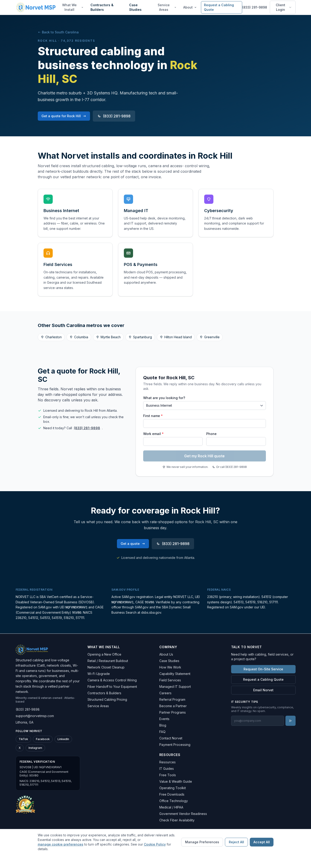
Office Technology (173, 801)
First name (153, 416)
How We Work (170, 667)
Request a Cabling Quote (219, 7)
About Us (166, 654)
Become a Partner (173, 706)
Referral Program (172, 699)
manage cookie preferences (60, 844)
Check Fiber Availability (177, 820)
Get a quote (130, 544)
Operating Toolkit (172, 788)
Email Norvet (263, 690)
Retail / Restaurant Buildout (107, 661)
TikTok (23, 739)
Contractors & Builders (101, 7)
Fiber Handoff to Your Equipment (112, 687)
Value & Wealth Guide (175, 781)
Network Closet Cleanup (106, 667)
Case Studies (135, 7)
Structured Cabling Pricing (107, 699)
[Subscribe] (290, 721)
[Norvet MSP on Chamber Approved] (25, 804)
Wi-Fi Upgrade (98, 674)
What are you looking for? (164, 398)
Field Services (170, 680)
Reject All (236, 842)
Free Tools (167, 775)
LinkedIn (63, 739)
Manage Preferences (202, 842)
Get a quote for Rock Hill (61, 116)
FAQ (162, 732)
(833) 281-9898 (254, 7)
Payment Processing (174, 745)
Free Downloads (171, 794)
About (188, 7)
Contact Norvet (170, 738)
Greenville (212, 337)
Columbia (81, 337)
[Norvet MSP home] (36, 7)
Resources (167, 762)
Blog (162, 725)
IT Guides (166, 768)
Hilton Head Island (178, 337)
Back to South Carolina (60, 32)
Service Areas (164, 7)
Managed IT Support (175, 687)
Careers (165, 693)
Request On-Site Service (263, 669)
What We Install (69, 7)
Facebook (43, 739)
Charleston (53, 337)
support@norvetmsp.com (35, 716)
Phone (211, 434)
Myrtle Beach (111, 337)
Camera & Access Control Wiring (112, 680)
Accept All (261, 842)
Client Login (280, 7)
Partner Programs (172, 712)
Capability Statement (174, 674)
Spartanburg (142, 337)
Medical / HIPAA (171, 807)
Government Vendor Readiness (183, 814)
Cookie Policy (155, 844)
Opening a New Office (104, 654)
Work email (153, 434)
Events (164, 719)
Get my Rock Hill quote (204, 456)
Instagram (35, 748)
